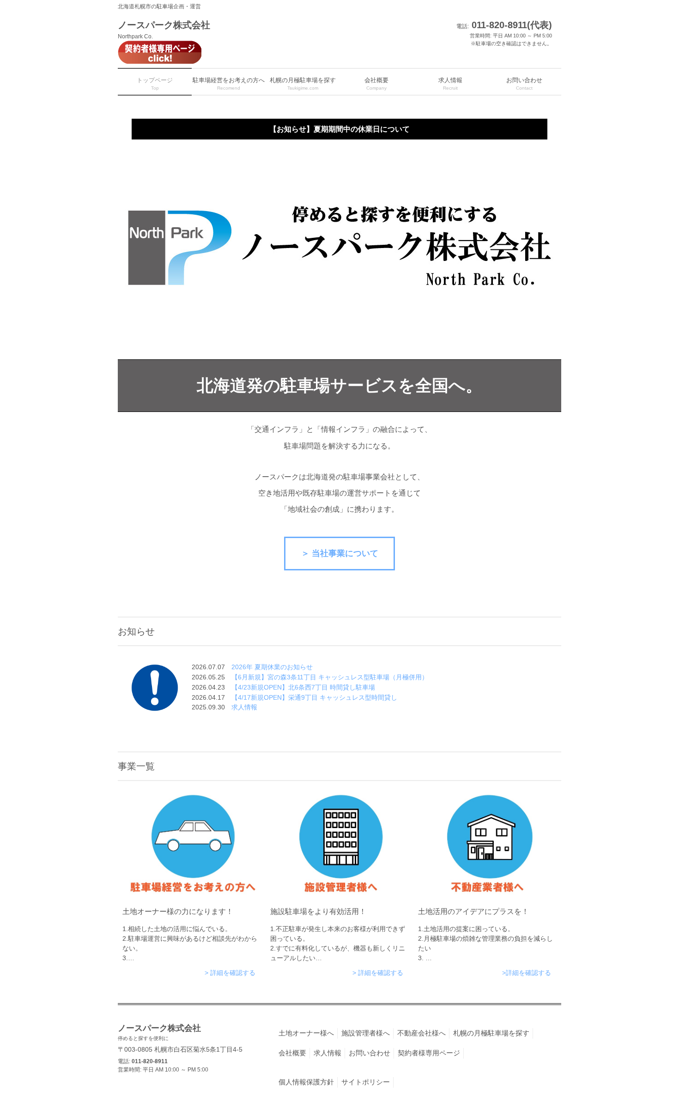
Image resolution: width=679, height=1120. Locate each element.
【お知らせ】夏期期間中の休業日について (339, 129)
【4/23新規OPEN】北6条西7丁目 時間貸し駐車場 (303, 687)
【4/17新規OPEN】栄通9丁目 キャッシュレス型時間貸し (314, 697)
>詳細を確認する (526, 972)
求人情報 (244, 707)
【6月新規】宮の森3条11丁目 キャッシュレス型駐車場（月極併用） (329, 677)
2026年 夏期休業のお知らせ (272, 667)
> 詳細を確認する (230, 972)
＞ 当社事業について (339, 553)
